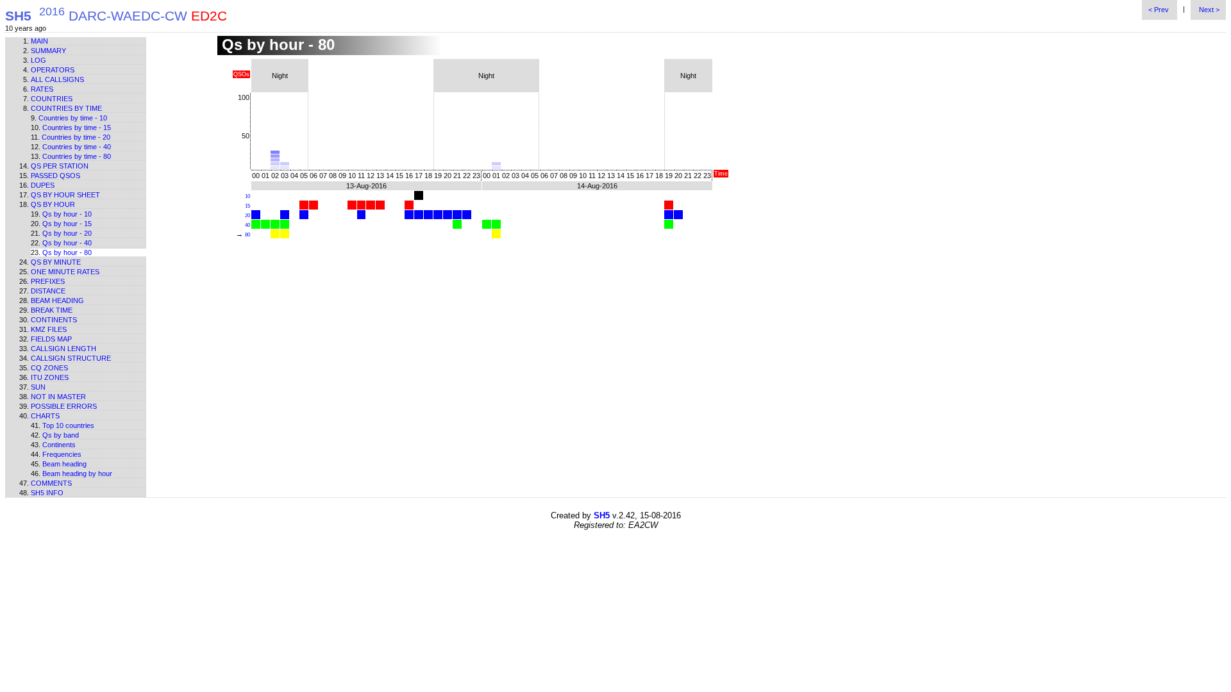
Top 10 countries (68, 425)
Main (39, 41)
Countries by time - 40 (76, 147)
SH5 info (47, 493)
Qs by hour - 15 (67, 223)
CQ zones (49, 368)
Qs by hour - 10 (67, 214)
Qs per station (59, 166)
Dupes (42, 185)
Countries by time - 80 (76, 156)
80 (247, 235)
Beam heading (57, 300)
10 (247, 196)
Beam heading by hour (77, 473)
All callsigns (57, 79)
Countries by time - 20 (76, 137)
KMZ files (49, 329)
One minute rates (65, 272)
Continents (54, 320)
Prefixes (48, 281)
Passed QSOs (55, 175)
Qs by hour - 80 (67, 252)
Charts (45, 416)
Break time (51, 310)
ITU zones (50, 377)
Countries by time (66, 108)
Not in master (58, 396)
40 (247, 225)
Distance (48, 291)
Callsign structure (71, 358)
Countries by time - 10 (72, 118)
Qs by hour (53, 204)
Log (38, 60)
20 (247, 215)
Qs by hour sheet (65, 195)
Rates (42, 89)
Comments (51, 483)
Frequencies (61, 454)
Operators (52, 70)
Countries (51, 99)
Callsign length (63, 348)
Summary (48, 50)
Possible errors (64, 406)
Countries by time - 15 (76, 127)
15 (247, 206)
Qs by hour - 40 (67, 243)
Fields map (51, 339)
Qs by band (60, 435)
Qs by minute (56, 262)
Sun (38, 387)
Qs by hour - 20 (67, 233)
